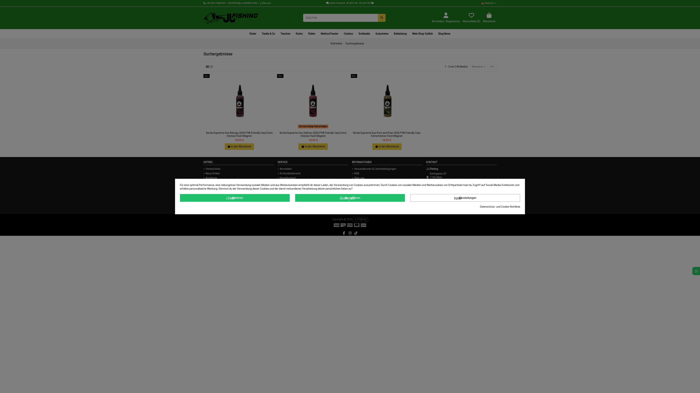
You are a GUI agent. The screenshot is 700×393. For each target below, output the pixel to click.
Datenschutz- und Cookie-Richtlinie (500, 206)
